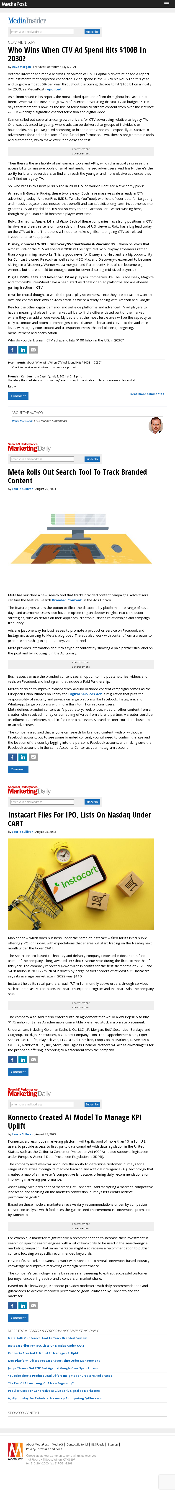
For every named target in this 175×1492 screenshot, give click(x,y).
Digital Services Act (85, 694)
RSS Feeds (97, 1444)
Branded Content (67, 600)
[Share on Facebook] (12, 350)
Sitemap (113, 1444)
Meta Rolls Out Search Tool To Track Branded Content (48, 1338)
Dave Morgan (21, 67)
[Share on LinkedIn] (22, 350)
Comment (18, 396)
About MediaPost (37, 1444)
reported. (53, 89)
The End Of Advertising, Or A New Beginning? (41, 1383)
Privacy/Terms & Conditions (44, 1449)
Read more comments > (147, 394)
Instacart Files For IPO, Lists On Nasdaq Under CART (46, 1346)
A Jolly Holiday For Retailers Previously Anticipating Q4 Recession (56, 1398)
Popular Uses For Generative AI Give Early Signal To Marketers (54, 1391)
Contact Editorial (77, 1444)
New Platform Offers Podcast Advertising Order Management (54, 1361)
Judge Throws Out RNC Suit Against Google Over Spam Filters (53, 1368)
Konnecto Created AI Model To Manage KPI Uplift (44, 1353)
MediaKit (57, 1444)
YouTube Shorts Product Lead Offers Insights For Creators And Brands (60, 1376)
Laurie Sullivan (22, 489)
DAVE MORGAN (22, 421)
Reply (12, 386)
